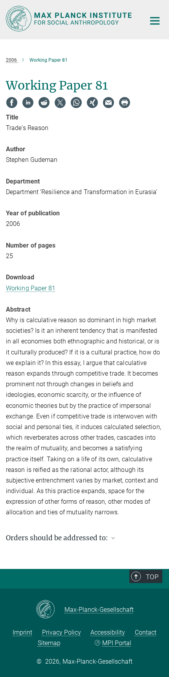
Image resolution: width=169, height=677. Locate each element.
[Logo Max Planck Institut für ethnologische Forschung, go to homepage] (70, 18)
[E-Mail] (108, 102)
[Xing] (92, 102)
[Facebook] (12, 102)
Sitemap (49, 643)
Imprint (22, 632)
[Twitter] (60, 102)
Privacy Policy (61, 632)
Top (152, 577)
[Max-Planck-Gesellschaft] (50, 609)
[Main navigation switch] (155, 21)
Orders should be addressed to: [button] (58, 538)
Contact (145, 632)
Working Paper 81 (31, 288)
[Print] (124, 102)
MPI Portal (116, 643)
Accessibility (107, 632)
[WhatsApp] (76, 102)
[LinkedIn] (28, 102)
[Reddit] (44, 102)
